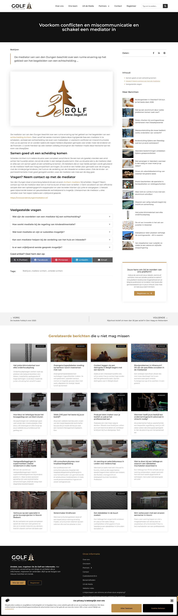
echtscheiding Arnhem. (21, 137)
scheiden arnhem (55, 271)
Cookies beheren (158, 608)
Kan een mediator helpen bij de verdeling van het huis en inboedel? (61, 240)
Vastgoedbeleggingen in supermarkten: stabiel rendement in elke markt (24, 463)
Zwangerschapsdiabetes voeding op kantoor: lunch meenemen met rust (69, 367)
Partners (103, 6)
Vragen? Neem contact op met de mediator (143, 81)
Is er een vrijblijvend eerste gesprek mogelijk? (61, 247)
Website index (88, 588)
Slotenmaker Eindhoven (65, 513)
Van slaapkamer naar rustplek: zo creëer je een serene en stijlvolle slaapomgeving (148, 245)
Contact (118, 6)
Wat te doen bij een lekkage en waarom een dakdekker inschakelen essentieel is (148, 463)
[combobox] (152, 6)
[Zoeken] (165, 6)
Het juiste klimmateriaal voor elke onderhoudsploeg (26, 366)
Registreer (131, 6)
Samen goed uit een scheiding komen (141, 78)
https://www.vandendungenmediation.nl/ (29, 198)
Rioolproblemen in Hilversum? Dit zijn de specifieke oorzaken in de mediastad (149, 367)
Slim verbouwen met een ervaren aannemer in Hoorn (149, 514)
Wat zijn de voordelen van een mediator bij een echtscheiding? (61, 216)
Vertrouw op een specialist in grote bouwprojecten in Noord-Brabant (27, 515)
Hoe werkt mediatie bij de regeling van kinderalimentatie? (61, 224)
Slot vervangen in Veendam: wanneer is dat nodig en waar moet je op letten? (150, 163)
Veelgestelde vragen (134, 84)
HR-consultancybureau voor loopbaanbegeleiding (67, 462)
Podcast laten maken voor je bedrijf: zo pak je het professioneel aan (107, 416)
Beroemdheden (89, 580)
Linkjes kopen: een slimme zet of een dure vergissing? (104, 592)
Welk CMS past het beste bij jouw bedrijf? (69, 415)
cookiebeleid (9, 609)
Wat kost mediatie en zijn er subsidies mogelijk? (61, 232)
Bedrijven (14, 49)
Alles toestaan (126, 608)
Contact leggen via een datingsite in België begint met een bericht (108, 367)
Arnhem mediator (72, 182)
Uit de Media (88, 6)
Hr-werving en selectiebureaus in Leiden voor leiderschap (109, 462)
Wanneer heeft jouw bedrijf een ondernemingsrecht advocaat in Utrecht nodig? (149, 416)
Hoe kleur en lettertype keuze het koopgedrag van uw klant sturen (28, 415)
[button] (172, 600)
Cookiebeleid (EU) (90, 576)
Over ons (59, 6)
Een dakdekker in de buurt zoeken (106, 514)
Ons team (72, 6)
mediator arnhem (39, 271)
